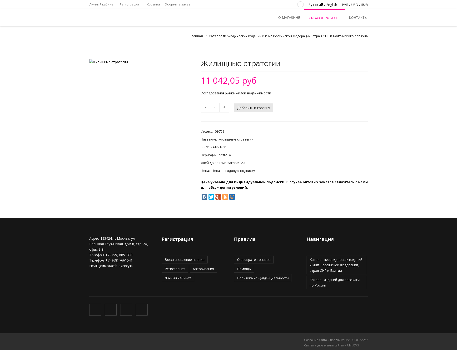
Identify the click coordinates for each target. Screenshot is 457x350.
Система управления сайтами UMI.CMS (331, 345)
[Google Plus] (218, 197)
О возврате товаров (254, 259)
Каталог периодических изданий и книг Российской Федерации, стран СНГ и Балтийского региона (288, 36)
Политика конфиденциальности (263, 278)
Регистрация (129, 4)
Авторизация (203, 269)
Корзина (153, 4)
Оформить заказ (177, 4)
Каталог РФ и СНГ (324, 18)
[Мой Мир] (232, 197)
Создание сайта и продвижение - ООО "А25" (336, 340)
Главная (196, 36)
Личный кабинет (102, 4)
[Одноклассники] (225, 197)
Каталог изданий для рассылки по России (335, 282)
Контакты (358, 17)
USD (354, 4)
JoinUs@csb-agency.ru (116, 265)
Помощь (244, 269)
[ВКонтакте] (204, 197)
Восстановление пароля (184, 259)
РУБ (345, 4)
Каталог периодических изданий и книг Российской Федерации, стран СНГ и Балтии (336, 265)
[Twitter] (211, 197)
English (331, 4)
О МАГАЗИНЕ (289, 17)
